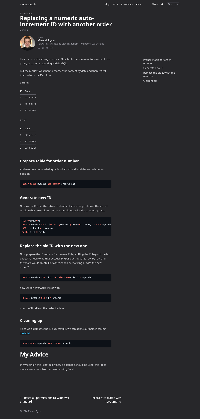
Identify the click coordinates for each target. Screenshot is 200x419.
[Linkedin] (47, 47)
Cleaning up (150, 80)
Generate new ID (153, 68)
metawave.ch (28, 4)
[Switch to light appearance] (162, 4)
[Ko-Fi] (51, 47)
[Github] (39, 47)
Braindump (26, 13)
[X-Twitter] (43, 47)
